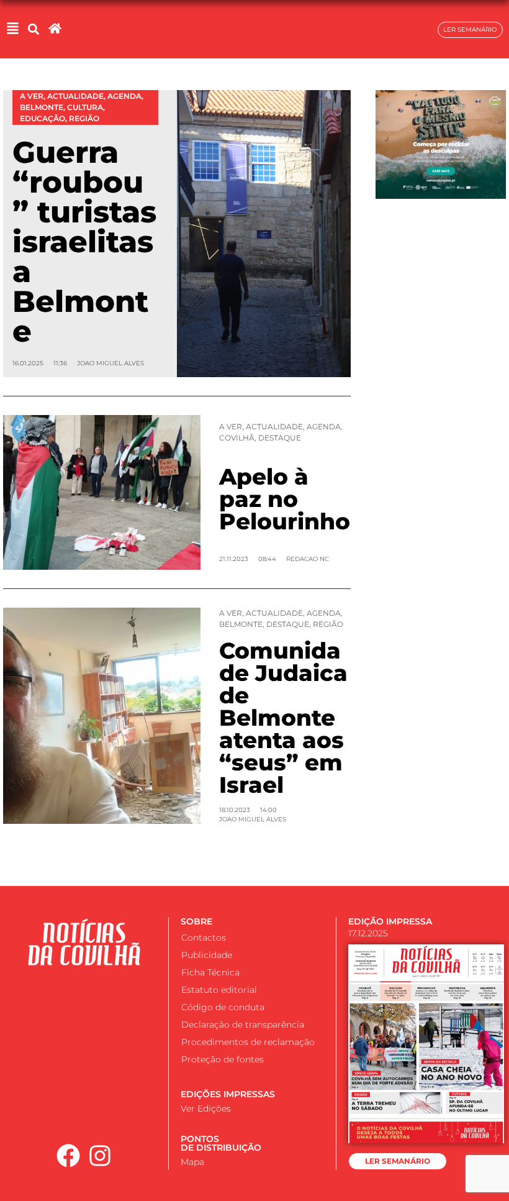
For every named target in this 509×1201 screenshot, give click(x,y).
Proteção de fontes (222, 1059)
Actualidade (274, 426)
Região (328, 624)
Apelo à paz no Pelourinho (284, 499)
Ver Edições (206, 1108)
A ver (230, 426)
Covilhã (236, 437)
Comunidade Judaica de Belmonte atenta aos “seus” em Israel (283, 717)
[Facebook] (68, 1156)
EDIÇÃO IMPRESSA (390, 921)
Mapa (192, 1161)
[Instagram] (100, 1156)
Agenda (324, 426)
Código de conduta (222, 1007)
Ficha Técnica (210, 972)
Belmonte (241, 624)
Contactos (203, 937)
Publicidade (206, 955)
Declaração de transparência (242, 1024)
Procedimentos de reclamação (248, 1042)
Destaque (279, 437)
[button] (33, 29)
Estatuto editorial (219, 989)
